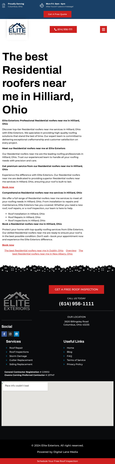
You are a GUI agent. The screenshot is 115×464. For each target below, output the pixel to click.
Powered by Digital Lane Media (57, 451)
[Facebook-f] (4, 334)
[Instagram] (10, 334)
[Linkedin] (16, 334)
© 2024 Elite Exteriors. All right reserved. (57, 445)
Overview (71, 250)
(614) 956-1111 (76, 303)
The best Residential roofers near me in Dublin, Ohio (33, 250)
